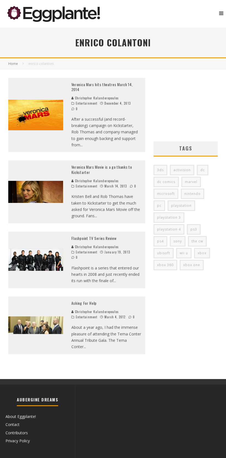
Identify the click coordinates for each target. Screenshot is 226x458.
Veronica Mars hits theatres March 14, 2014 (102, 86)
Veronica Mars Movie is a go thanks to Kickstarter (101, 169)
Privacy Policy (18, 440)
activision (182, 170)
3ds (160, 170)
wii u (184, 253)
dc (202, 170)
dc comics (166, 181)
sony (177, 241)
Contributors (17, 432)
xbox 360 (165, 265)
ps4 (160, 241)
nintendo (192, 193)
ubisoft (163, 253)
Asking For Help (84, 303)
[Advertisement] (186, 105)
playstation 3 (169, 217)
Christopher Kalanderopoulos (96, 98)
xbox (202, 253)
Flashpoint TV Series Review (94, 238)
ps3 (193, 229)
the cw (197, 241)
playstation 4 (169, 229)
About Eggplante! (21, 416)
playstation (181, 205)
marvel (191, 181)
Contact (13, 424)
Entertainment (86, 103)
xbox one (191, 265)
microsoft (166, 193)
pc (159, 205)
